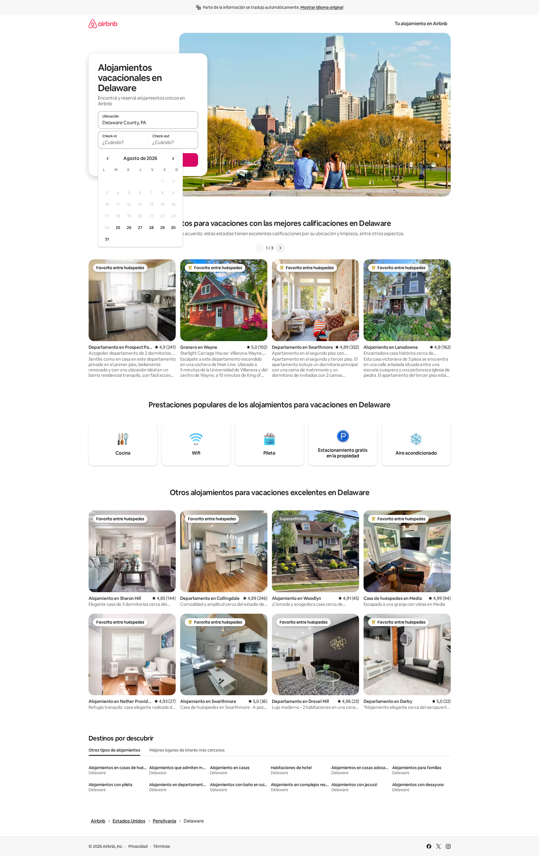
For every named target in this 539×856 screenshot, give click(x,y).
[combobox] (148, 122)
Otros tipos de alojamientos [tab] (114, 750)
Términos (161, 846)
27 (140, 227)
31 (107, 239)
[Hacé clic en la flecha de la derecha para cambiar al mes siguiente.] (173, 158)
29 (162, 227)
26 (129, 227)
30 (173, 227)
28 (151, 227)
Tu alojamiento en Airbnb (421, 24)
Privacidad (138, 846)
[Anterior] (259, 247)
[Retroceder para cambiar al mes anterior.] (107, 158)
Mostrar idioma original (321, 7)
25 (118, 227)
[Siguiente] (280, 247)
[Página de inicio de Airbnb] (103, 24)
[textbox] (122, 142)
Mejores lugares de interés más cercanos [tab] (187, 750)
